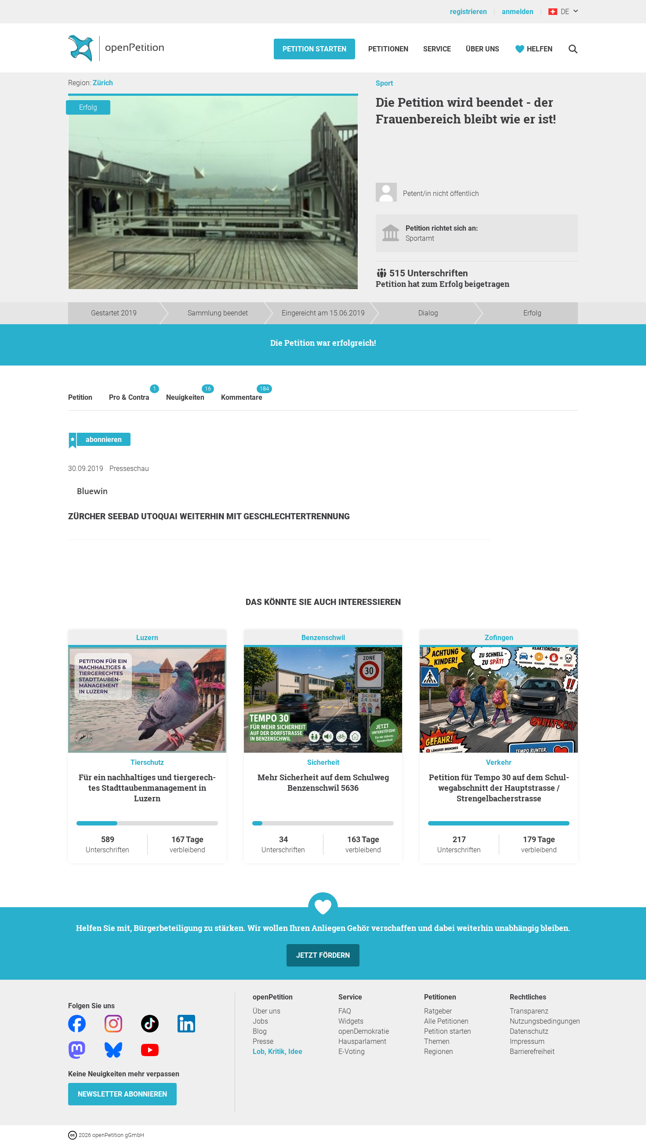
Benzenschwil (323, 638)
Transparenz (529, 1011)
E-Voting (351, 1051)
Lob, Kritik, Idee (277, 1051)
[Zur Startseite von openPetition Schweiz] (117, 47)
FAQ (344, 1011)
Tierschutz (147, 762)
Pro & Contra (129, 393)
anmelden (517, 11)
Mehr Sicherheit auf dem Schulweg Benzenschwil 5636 (323, 782)
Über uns (266, 1011)
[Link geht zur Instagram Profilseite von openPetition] (113, 1023)
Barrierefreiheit (532, 1051)
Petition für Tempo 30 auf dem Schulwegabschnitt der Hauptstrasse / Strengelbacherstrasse (499, 788)
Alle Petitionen (446, 1021)
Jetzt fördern (323, 955)
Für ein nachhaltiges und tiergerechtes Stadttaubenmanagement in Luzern (147, 788)
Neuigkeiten (185, 393)
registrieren (468, 11)
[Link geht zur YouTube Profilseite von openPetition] (150, 1049)
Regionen (438, 1051)
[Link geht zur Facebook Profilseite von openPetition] (77, 1023)
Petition (80, 397)
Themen (437, 1041)
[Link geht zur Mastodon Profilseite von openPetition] (77, 1049)
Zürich (103, 83)
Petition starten (314, 49)
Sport (384, 83)
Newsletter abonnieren (122, 1094)
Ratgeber (438, 1011)
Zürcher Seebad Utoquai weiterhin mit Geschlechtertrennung (209, 516)
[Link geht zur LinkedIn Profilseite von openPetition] (186, 1023)
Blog (260, 1031)
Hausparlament (362, 1041)
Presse (263, 1041)
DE (563, 11)
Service (437, 49)
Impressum (527, 1041)
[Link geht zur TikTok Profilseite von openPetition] (150, 1023)
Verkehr (499, 762)
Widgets (350, 1021)
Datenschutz (529, 1031)
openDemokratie (363, 1031)
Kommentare (241, 393)
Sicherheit (323, 762)
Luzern (147, 638)
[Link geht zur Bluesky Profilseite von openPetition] (113, 1049)
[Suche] (572, 49)
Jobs (260, 1021)
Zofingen (499, 638)
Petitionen (389, 49)
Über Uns (482, 49)
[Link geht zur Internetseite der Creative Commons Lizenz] (73, 1134)
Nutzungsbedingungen (545, 1021)
